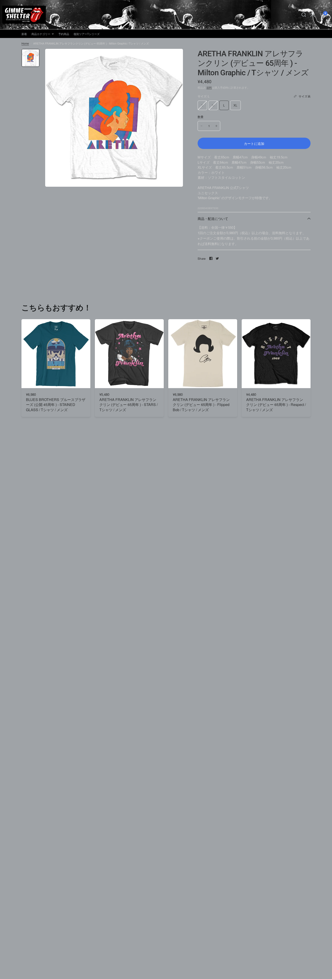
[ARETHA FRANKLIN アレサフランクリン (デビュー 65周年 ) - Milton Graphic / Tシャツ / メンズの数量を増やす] (216, 126)
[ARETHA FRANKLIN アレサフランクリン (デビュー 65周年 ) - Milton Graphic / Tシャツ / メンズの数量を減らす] (201, 126)
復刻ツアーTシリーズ (87, 34)
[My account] (312, 14)
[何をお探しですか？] (303, 14)
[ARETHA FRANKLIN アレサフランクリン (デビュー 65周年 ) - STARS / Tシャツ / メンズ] (129, 353)
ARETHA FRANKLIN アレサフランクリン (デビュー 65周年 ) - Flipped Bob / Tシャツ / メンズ (201, 404)
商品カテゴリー (40, 34)
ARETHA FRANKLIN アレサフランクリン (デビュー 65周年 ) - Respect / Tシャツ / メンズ (276, 404)
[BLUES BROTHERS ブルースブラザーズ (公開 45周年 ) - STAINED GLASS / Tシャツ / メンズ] (55, 353)
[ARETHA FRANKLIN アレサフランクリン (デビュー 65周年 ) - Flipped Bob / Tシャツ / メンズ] (202, 353)
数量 (201, 117)
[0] (321, 14)
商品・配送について (213, 218)
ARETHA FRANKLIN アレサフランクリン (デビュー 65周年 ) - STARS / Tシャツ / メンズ (128, 404)
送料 (209, 87)
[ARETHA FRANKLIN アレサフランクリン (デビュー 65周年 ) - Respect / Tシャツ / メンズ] (276, 353)
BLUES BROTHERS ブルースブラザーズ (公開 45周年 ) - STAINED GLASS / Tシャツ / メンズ (55, 404)
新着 (24, 34)
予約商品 (63, 34)
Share (202, 258)
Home (25, 43)
